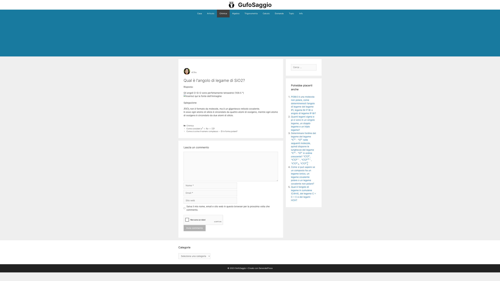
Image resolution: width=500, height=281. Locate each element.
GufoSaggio (255, 4)
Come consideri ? (200, 128)
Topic (291, 13)
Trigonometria (251, 13)
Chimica (223, 13)
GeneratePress (266, 268)
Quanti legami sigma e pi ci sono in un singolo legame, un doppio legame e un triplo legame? (303, 123)
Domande (279, 13)
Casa (199, 13)
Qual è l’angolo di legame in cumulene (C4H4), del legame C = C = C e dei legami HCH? (303, 194)
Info (301, 13)
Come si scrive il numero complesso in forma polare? (211, 131)
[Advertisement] (250, 37)
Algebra (235, 13)
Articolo (210, 13)
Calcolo (266, 13)
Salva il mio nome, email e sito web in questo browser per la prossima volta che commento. (228, 208)
